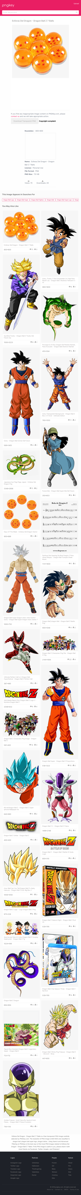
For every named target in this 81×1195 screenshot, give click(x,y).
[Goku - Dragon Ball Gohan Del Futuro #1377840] (21, 393)
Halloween (35, 1166)
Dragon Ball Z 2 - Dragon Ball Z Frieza (55, 826)
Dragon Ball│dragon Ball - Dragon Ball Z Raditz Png (58, 622)
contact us (15, 116)
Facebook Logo (15, 1172)
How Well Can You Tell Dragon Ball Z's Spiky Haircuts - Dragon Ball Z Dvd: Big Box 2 (19, 889)
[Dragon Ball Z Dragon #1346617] (21, 974)
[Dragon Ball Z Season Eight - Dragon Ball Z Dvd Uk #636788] (59, 891)
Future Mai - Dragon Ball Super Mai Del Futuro (58, 491)
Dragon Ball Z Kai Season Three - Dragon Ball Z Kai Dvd (58, 990)
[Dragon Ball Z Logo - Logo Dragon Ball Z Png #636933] (21, 904)
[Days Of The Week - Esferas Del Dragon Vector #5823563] (21, 512)
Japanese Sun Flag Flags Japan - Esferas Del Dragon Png (20, 483)
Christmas (35, 1163)
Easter (34, 1175)
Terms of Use (74, 1189)
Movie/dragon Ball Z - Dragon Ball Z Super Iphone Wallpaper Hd (19, 808)
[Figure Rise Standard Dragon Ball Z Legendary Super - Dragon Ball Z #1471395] (21, 1028)
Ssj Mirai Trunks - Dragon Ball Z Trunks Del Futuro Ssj (19, 337)
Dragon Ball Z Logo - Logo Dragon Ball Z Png (20, 909)
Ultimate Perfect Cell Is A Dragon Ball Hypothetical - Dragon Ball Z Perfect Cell (18, 678)
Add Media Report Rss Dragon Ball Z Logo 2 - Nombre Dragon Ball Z (20, 701)
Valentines (35, 1172)
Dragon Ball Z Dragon (11, 1000)
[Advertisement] (31, 94)
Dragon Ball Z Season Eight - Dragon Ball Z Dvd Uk (59, 921)
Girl (53, 1166)
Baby (53, 1169)
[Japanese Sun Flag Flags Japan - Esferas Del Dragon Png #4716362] (21, 465)
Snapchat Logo (15, 1175)
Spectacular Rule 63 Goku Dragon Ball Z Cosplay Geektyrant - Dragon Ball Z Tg (21, 938)
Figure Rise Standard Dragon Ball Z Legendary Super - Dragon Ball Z (20, 1050)
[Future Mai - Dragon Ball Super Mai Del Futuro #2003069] (59, 457)
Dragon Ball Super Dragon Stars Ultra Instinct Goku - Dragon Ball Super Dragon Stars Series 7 (21, 618)
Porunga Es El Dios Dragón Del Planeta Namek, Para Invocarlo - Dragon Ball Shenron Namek (58, 346)
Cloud (70, 1163)
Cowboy (55, 1175)
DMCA (66, 1189)
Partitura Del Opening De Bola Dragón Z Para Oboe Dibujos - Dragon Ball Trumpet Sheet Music (58, 557)
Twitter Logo (14, 1166)
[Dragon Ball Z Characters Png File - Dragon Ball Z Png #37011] (59, 642)
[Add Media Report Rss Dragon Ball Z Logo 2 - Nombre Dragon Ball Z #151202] (21, 693)
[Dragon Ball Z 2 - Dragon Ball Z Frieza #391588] (59, 797)
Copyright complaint (47, 121)
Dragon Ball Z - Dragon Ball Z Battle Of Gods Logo (58, 853)
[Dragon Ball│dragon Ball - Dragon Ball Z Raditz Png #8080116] (59, 594)
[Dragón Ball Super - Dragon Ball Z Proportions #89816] (59, 712)
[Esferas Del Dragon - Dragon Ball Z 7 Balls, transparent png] (40, 51)
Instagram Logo (15, 1163)
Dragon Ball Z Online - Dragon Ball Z (16, 835)
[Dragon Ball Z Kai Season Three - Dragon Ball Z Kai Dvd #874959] (59, 959)
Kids (53, 1178)
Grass (70, 1169)
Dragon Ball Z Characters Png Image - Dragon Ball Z (20, 739)
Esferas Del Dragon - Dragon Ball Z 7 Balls (18, 245)
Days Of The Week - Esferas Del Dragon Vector (20, 532)
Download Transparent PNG (25, 121)
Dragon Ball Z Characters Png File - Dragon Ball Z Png (58, 654)
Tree (69, 1175)
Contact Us (58, 1189)
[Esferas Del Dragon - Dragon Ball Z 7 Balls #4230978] (21, 227)
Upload (76, 4)
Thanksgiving (36, 1169)
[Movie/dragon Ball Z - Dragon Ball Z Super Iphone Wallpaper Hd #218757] (21, 778)
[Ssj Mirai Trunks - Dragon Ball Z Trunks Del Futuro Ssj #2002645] (21, 294)
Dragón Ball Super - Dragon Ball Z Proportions (58, 761)
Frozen (54, 1163)
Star (69, 1172)
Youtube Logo (15, 1169)
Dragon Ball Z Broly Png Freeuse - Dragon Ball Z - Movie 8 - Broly (59, 1053)
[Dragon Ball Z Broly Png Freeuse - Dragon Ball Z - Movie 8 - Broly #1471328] (59, 1025)
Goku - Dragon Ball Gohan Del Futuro (17, 441)
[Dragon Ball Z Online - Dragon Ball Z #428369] (21, 826)
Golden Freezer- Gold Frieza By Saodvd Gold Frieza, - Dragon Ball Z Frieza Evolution (20, 1121)
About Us (50, 1189)
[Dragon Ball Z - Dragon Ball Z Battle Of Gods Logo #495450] (59, 843)
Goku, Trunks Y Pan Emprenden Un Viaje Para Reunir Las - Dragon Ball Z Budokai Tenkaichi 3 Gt (58, 280)
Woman (54, 1172)
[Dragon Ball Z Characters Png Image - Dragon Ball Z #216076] (21, 724)
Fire (69, 1166)
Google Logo (14, 1178)
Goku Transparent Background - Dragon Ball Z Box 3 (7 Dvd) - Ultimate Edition (58, 415)
